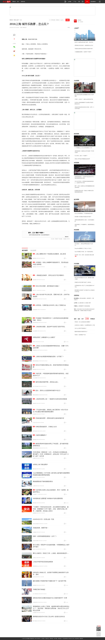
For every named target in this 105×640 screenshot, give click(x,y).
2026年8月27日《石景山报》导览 (43, 519)
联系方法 (47, 638)
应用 (18, 1)
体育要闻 (76, 162)
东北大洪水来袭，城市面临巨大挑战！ (48, 286)
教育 (75, 318)
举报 (69, 27)
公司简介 (43, 638)
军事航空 (92, 318)
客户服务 (55, 638)
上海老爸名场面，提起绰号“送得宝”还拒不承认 (50, 326)
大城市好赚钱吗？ (41, 435)
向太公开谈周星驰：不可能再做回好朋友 (84, 213)
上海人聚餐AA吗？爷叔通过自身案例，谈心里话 (51, 254)
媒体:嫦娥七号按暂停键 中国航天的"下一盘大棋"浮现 (49, 581)
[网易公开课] (69, 1)
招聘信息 (51, 638)
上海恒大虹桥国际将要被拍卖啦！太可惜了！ (50, 356)
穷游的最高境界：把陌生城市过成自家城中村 (50, 418)
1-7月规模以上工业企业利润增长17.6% (83, 147)
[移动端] (65, 1)
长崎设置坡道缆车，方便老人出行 (46, 426)
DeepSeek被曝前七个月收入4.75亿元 (83, 248)
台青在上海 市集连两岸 (40, 464)
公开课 (87, 318)
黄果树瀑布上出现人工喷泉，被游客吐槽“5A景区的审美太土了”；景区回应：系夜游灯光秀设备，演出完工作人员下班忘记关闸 (51, 608)
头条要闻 (76, 80)
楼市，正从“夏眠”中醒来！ (36, 232)
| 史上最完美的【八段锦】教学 (82, 302)
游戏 (79, 318)
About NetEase (37, 638)
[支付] (79, 1)
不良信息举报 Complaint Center (68, 638)
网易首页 (14, 1)
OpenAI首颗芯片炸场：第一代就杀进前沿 (84, 251)
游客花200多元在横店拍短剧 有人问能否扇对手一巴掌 (50, 598)
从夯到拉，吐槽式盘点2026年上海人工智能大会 (51, 305)
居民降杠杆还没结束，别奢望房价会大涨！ (84, 45)
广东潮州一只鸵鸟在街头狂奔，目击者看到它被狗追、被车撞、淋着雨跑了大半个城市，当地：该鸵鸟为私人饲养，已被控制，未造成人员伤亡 (51, 509)
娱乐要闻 (76, 199)
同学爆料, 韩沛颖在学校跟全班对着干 (83, 216)
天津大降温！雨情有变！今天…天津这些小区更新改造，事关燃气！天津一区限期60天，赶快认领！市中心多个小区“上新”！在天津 (51, 454)
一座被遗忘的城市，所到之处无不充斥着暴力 (50, 275)
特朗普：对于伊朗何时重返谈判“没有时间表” (84, 346)
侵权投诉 (81, 638)
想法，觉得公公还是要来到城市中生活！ (48, 390)
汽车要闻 (76, 263)
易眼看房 (66, 236)
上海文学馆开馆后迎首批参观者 (43, 562)
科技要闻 (76, 229)
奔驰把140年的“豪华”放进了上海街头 (83, 282)
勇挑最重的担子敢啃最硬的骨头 (43, 481)
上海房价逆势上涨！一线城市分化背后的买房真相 (51, 399)
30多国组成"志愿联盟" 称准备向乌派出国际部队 (48, 498)
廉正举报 (77, 638)
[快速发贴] (14, 35)
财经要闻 (76, 134)
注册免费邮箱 (93, 1)
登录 (87, 1)
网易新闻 (79, 20)
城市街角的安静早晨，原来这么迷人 (47, 382)
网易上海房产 (16, 19)
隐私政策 (60, 638)
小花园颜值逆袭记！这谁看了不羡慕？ (83, 51)
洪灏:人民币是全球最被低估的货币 (82, 158)
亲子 (83, 318)
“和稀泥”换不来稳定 (39, 589)
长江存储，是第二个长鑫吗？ (81, 155)
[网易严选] (75, 1)
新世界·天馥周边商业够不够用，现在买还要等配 (85, 42)
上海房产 (76, 28)
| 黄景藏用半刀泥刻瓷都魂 (82, 306)
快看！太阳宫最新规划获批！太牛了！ (45, 536)
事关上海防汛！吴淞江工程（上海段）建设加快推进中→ (51, 553)
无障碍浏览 (23, 1)
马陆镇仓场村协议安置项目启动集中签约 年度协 (85, 48)
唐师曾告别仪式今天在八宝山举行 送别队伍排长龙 (49, 616)
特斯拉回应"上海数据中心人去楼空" (44, 337)
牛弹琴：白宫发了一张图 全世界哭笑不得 (84, 99)
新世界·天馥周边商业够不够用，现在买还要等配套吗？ (39, 234)
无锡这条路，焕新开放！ (41, 528)
